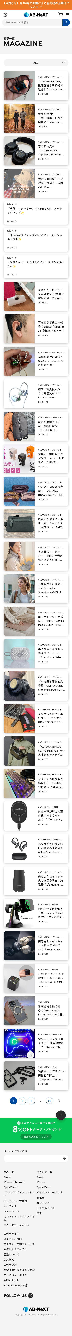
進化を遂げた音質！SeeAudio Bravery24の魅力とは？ (51, 361)
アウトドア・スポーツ (17, 1225)
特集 (39, 1213)
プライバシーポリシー (17, 1275)
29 (49, 1101)
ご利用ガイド (11, 1233)
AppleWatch (11, 1187)
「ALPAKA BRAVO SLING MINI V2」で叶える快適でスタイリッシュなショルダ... (51, 750)
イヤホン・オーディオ (50, 1192)
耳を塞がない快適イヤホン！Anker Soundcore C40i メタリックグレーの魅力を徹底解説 (51, 588)
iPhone (41, 1182)
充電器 (41, 1197)
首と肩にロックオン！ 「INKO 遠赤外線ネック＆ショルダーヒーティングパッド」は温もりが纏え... (50, 556)
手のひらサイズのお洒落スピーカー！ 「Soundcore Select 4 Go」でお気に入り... (50, 653)
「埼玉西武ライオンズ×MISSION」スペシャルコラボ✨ (34, 237)
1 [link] (13, 1101)
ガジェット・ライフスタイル (19, 1218)
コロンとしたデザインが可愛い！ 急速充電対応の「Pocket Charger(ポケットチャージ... (51, 294)
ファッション (11, 1211)
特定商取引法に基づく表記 (19, 1270)
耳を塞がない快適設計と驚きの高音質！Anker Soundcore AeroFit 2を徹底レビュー (50, 848)
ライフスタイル (46, 1208)
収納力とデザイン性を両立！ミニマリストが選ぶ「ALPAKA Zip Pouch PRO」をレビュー (50, 523)
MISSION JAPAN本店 (16, 1285)
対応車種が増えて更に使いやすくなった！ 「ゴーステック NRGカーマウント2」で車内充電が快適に (51, 815)
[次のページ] (58, 1100)
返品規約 (9, 1259)
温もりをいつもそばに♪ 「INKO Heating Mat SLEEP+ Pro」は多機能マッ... (51, 621)
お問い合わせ (11, 1280)
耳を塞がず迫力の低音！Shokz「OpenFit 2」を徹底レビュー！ (51, 326)
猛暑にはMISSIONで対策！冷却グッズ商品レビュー (50, 183)
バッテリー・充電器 (15, 1201)
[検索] (66, 22)
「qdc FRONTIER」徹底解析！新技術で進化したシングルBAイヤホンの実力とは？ (51, 85)
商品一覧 (9, 1171)
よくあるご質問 (13, 1239)
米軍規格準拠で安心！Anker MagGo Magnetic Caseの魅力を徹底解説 (50, 1010)
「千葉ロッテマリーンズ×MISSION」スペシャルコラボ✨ (34, 210)
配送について (11, 1254)
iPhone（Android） (15, 1182)
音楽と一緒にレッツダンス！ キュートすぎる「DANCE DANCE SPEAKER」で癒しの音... (51, 458)
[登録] (64, 1158)
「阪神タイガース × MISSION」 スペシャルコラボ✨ (36, 264)
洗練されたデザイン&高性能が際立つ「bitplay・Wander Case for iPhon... (51, 1075)
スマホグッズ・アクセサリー (19, 1194)
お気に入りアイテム (15, 1249)
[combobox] (36, 22)
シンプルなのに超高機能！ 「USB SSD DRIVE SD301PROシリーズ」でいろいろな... (50, 718)
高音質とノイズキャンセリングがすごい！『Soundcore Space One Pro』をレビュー (50, 945)
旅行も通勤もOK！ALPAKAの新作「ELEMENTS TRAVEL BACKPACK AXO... (51, 426)
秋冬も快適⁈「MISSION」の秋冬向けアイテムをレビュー (50, 118)
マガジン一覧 (44, 1171)
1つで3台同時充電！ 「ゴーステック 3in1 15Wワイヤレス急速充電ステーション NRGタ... (50, 913)
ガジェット (43, 1202)
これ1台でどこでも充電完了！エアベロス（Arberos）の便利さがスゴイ (51, 978)
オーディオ (10, 1206)
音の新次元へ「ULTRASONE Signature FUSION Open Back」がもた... (49, 150)
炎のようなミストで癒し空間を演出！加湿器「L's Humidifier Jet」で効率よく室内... (51, 880)
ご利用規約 (10, 1264)
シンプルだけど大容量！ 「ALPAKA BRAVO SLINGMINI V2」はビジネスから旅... (50, 491)
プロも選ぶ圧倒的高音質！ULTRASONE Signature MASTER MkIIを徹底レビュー (50, 685)
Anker (7, 1177)
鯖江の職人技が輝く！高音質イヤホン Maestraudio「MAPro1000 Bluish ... (50, 393)
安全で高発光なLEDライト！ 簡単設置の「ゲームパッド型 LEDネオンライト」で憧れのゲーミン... (51, 1043)
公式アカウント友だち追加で (37, 1129)
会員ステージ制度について (19, 1244)
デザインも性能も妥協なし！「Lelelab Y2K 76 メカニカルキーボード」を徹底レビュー (51, 783)
